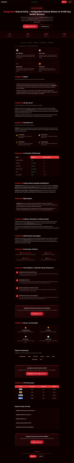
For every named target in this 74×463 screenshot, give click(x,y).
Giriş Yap (64, 1)
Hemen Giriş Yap (37, 442)
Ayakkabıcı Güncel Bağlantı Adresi (37, 373)
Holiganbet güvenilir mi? (21, 418)
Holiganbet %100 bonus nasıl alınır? (23, 414)
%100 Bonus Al (45, 26)
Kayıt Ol (70, 1)
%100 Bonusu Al (37, 313)
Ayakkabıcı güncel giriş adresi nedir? (23, 423)
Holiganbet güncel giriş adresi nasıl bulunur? (25, 410)
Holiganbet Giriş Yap (30, 26)
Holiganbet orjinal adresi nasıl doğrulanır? (25, 427)
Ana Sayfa (16, 46)
